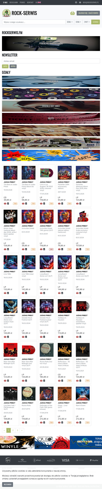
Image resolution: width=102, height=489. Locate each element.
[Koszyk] (72, 13)
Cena (77, 22)
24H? (86, 22)
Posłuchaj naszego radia (51, 43)
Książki (51, 130)
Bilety (51, 118)
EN (37, 2)
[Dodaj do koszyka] (5, 203)
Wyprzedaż (51, 155)
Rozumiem (7, 484)
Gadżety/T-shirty (51, 143)
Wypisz (13, 66)
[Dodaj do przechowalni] (8, 203)
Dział (69, 22)
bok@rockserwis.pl (90, 2)
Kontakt (30, 2)
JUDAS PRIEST (9, 182)
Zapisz (5, 66)
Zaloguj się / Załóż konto (88, 13)
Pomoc (22, 2)
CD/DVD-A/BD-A (51, 81)
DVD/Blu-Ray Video (51, 106)
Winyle (51, 93)
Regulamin (14, 2)
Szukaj (95, 22)
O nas (5, 2)
